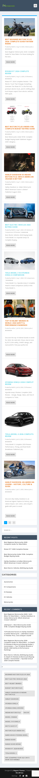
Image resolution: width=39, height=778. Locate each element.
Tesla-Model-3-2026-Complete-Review (19, 435)
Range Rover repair (13, 744)
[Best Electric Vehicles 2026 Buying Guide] (19, 212)
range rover (10, 740)
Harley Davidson (12, 699)
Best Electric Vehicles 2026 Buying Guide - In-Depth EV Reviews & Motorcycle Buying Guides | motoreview (19, 657)
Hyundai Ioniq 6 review (14, 708)
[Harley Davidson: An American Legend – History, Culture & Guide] (19, 470)
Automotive (8, 582)
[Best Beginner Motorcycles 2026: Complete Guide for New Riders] (19, 27)
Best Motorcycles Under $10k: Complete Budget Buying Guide (20, 128)
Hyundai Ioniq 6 (11, 703)
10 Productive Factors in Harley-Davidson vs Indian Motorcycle (19, 633)
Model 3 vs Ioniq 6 (12, 722)
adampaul (8, 625)
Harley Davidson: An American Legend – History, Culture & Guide (19, 484)
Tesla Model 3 (10, 753)
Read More (10, 62)
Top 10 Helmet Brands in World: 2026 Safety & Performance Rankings (16, 323)
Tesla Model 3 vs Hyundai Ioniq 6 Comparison (17, 274)
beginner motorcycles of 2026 (17, 674)
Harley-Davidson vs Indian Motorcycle (15, 693)
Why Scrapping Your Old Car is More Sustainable (17, 759)
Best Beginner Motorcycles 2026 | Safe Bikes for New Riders (18, 615)
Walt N (13, 47)
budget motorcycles (13, 688)
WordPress (19, 773)
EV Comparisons (29, 278)
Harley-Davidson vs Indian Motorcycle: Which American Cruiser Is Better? (19, 177)
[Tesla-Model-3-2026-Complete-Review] (19, 420)
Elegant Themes (19, 770)
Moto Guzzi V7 (11, 726)
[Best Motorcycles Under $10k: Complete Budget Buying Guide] (19, 114)
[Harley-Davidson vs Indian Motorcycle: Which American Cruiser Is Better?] (19, 162)
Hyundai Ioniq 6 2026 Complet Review (19, 383)
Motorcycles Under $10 (14, 731)
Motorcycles (29, 47)
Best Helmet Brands (13, 683)
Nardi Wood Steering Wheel (16, 735)
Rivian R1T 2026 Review (14, 749)
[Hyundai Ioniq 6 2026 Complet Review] (19, 370)
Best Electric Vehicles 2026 (16, 679)
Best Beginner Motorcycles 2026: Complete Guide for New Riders (19, 41)
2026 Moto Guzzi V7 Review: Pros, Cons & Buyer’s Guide (18, 634)
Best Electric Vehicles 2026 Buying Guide (18, 226)
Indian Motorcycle (13, 712)
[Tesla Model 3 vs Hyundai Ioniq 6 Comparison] (19, 261)
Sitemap (14, 776)
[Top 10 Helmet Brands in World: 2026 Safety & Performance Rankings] (19, 309)
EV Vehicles (28, 230)
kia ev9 (26, 712)
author (13, 328)
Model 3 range (11, 717)
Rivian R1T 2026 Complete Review (17, 72)
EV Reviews (28, 76)
